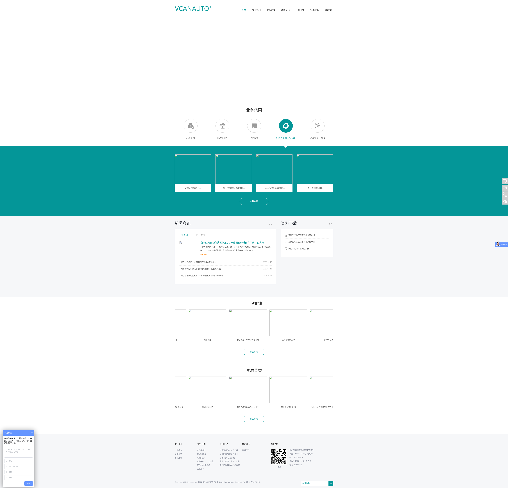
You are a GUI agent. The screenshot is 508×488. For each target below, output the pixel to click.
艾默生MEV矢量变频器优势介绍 (301, 235)
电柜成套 (191, 340)
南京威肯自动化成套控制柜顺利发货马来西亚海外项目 (226, 276)
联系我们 (329, 10)
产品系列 (201, 450)
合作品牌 (178, 458)
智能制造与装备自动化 (229, 454)
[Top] (505, 174)
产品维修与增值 (203, 465)
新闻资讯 (285, 10)
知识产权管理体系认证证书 (231, 407)
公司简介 (178, 450)
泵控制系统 (312, 340)
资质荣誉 (178, 454)
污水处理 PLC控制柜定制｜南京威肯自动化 (312, 407)
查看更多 (254, 352)
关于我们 (256, 10)
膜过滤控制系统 (271, 340)
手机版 (278, 467)
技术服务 (314, 10)
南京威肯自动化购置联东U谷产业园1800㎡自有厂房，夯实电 (232, 242)
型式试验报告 (190, 407)
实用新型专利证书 (271, 407)
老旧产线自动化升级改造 (230, 465)
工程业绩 (300, 10)
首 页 (243, 10)
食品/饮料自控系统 (227, 458)
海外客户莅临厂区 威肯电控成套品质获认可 (226, 262)
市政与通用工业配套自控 (230, 461)
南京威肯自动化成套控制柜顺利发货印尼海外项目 (226, 269)
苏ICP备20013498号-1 (253, 482)
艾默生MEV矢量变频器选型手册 (301, 242)
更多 (270, 224)
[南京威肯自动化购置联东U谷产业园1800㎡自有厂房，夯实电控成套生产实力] (188, 248)
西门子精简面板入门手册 (298, 249)
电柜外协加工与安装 (205, 461)
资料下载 (246, 450)
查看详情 (254, 201)
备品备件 (201, 469)
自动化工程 (201, 454)
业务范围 (271, 10)
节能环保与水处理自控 (229, 450)
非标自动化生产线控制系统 (231, 340)
